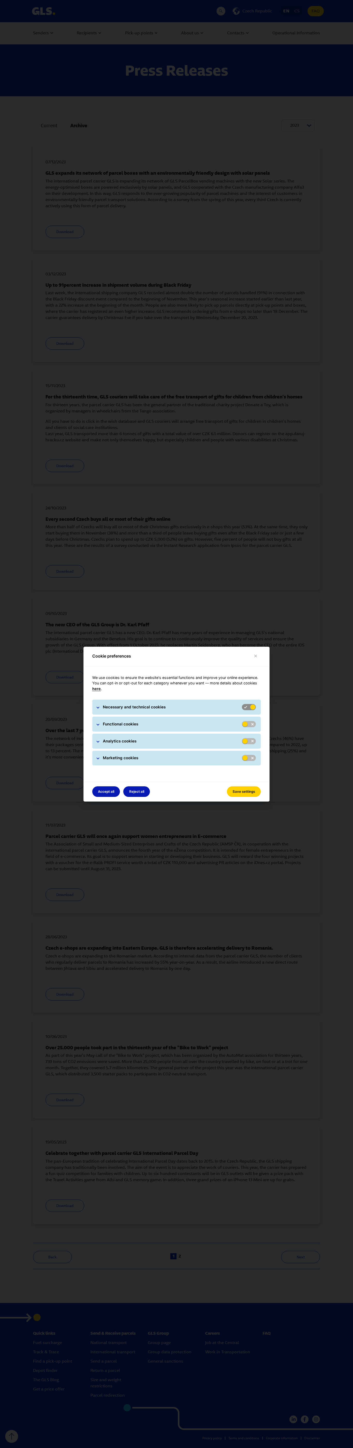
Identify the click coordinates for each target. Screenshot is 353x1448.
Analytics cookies (119, 741)
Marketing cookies (120, 757)
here (96, 688)
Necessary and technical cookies (134, 707)
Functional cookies (120, 724)
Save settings (244, 791)
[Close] (256, 656)
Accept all (106, 791)
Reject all (136, 791)
